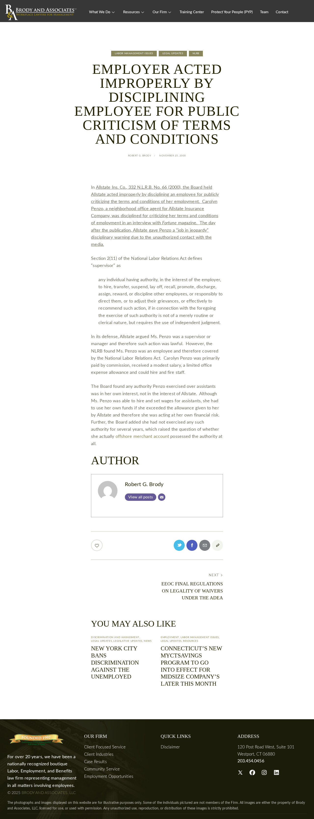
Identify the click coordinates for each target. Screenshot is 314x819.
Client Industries (99, 754)
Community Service (102, 769)
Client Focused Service (105, 747)
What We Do (99, 12)
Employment (170, 637)
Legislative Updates (127, 641)
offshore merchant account (142, 436)
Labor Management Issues (134, 53)
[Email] (161, 497)
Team (264, 12)
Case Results (95, 762)
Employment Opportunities (108, 776)
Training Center (192, 12)
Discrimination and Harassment (115, 637)
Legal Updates (172, 53)
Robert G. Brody (144, 484)
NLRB (196, 53)
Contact (282, 12)
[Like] (97, 545)
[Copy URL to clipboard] (217, 545)
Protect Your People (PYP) (232, 12)
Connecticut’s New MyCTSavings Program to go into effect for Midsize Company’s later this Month (191, 666)
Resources (131, 12)
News (147, 641)
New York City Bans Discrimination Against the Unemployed (115, 662)
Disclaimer (170, 747)
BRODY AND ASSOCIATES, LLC (49, 793)
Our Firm (160, 12)
